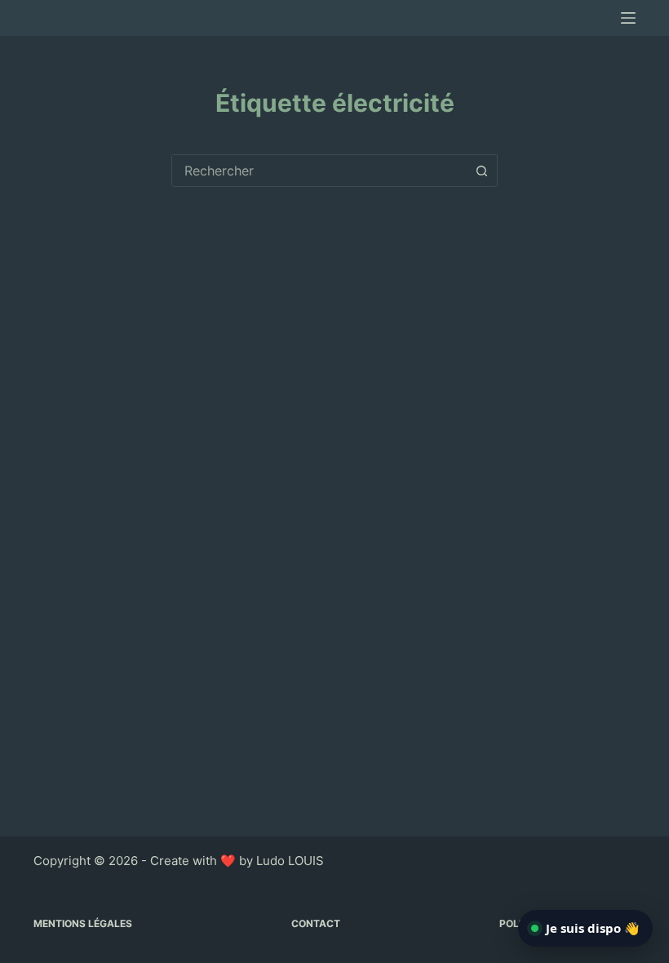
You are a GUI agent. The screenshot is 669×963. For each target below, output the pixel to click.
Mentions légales (82, 923)
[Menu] (628, 18)
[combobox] (319, 170)
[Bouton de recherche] (481, 170)
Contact (315, 923)
